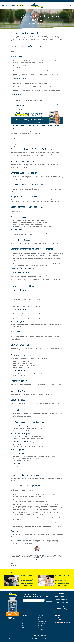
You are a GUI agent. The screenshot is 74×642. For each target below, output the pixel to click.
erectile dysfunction (20, 105)
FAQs (10, 5)
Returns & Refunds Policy (43, 629)
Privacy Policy (40, 625)
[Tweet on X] (11, 566)
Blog (17, 5)
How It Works (24, 617)
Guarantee (24, 625)
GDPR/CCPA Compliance (43, 621)
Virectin (19, 540)
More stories (8, 572)
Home (3, 5)
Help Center (40, 617)
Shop (7, 5)
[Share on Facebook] (14, 566)
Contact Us (40, 619)
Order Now (21, 5)
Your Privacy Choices (42, 627)
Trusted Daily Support (12, 613)
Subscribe (48, 600)
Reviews (13, 5)
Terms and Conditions (42, 623)
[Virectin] (37, 111)
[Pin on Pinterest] (16, 566)
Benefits (23, 619)
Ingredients (24, 621)
